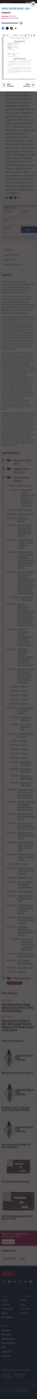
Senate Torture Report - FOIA (15, 8)
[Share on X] (7, 29)
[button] (11, 28)
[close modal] (33, 4)
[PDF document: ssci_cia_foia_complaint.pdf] (18, 57)
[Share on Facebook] (3, 29)
